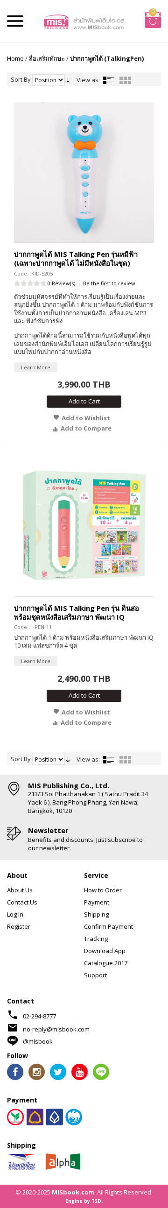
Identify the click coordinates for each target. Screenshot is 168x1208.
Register (18, 926)
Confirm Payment (108, 926)
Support (95, 975)
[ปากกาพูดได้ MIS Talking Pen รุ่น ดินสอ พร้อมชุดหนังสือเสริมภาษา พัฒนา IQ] (84, 526)
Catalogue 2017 (105, 963)
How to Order (103, 890)
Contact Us (22, 902)
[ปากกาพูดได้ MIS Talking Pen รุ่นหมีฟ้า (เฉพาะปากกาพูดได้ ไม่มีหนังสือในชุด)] (84, 172)
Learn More (35, 367)
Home (15, 58)
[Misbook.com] (84, 21)
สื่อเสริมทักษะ (47, 58)
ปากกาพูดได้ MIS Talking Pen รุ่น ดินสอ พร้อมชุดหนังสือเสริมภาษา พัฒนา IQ (76, 612)
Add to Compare (86, 428)
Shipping (96, 914)
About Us (20, 890)
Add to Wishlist (86, 418)
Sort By (21, 79)
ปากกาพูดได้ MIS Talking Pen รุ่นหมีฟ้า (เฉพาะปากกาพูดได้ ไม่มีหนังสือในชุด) (76, 258)
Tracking (96, 938)
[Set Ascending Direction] (68, 79)
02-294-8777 (39, 1016)
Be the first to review (109, 283)
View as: (88, 80)
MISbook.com (73, 1192)
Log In (15, 914)
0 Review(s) (61, 283)
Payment (96, 902)
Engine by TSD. (84, 1201)
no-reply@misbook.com (56, 1029)
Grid (125, 80)
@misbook (38, 1041)
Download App (105, 951)
